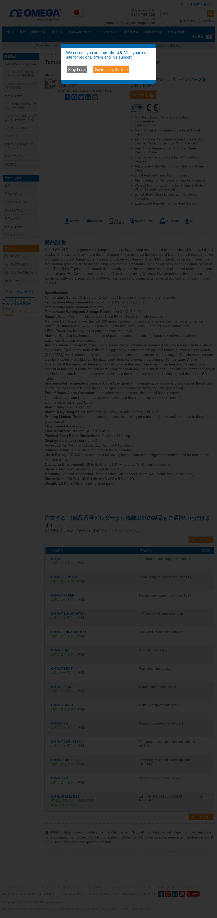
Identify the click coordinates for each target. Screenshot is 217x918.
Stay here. (77, 69)
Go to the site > (111, 69)
